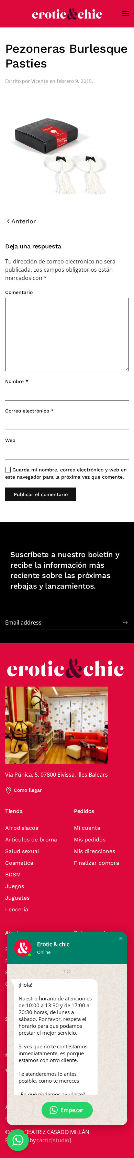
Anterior (23, 221)
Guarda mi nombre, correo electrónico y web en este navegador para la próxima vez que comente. (66, 473)
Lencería (16, 909)
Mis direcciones (94, 851)
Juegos (14, 886)
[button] (125, 13)
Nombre (16, 381)
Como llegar (28, 790)
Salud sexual (22, 851)
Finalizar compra (96, 863)
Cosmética (19, 863)
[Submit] (125, 622)
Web (10, 440)
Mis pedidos (89, 839)
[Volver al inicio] (67, 13)
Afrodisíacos (21, 828)
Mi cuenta (87, 828)
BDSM (13, 874)
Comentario (19, 292)
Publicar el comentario (41, 494)
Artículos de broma (31, 839)
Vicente (39, 81)
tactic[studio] (54, 1140)
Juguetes (17, 898)
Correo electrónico (29, 411)
